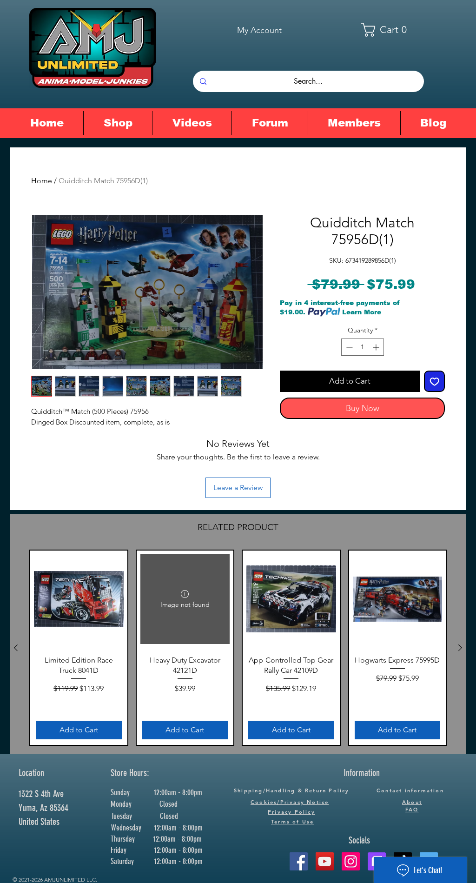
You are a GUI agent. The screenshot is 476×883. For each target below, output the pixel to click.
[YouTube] (325, 861)
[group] (238, 647)
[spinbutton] (362, 347)
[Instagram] (351, 861)
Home (41, 180)
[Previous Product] (15, 647)
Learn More (361, 312)
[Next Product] (460, 647)
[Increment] (377, 347)
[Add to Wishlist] (434, 381)
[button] (390, 30)
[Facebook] (299, 861)
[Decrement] (348, 347)
